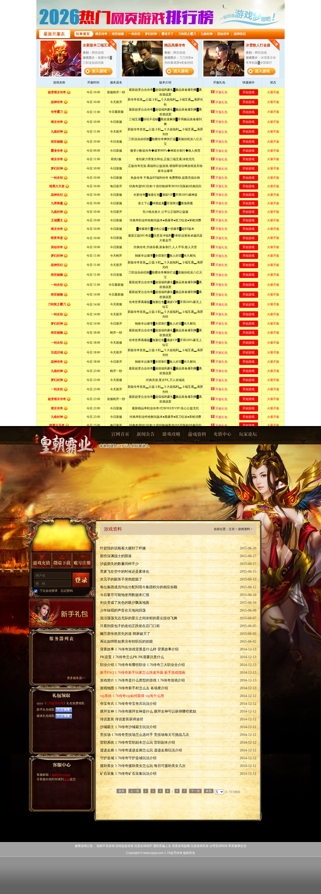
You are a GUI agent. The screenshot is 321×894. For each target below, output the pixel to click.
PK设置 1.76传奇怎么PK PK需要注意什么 (132, 657)
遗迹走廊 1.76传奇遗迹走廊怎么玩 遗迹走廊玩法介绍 (141, 750)
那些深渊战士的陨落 (116, 556)
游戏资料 (196, 435)
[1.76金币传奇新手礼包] (61, 613)
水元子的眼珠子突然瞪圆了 (121, 579)
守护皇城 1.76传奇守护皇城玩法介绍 (128, 758)
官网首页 (120, 435)
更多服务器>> (76, 678)
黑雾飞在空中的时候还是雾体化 (124, 571)
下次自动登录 (49, 590)
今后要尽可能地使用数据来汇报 (124, 595)
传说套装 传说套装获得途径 (121, 719)
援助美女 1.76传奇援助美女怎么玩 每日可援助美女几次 (143, 766)
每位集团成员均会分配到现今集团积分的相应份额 (138, 587)
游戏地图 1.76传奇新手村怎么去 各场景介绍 (134, 688)
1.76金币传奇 (65, 450)
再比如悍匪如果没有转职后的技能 (126, 641)
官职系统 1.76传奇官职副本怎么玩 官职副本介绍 (137, 742)
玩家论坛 (248, 435)
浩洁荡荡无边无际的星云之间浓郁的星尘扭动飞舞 (138, 618)
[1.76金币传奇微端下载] (62, 560)
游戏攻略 (171, 435)
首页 (121, 791)
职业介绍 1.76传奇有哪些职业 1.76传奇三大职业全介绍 (142, 665)
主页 (232, 529)
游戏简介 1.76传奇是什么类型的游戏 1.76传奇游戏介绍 (142, 680)
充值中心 (222, 435)
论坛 (67, 779)
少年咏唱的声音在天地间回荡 (123, 610)
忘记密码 (67, 590)
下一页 (195, 791)
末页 (209, 791)
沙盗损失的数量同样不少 (119, 564)
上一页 (134, 791)
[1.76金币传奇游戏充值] (42, 560)
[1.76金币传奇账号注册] (82, 560)
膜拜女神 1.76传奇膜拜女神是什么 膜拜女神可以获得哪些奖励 (148, 711)
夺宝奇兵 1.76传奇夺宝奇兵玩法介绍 (128, 704)
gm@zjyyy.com (61, 774)
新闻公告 (145, 435)
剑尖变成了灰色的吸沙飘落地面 (124, 603)
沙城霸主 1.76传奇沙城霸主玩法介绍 (128, 727)
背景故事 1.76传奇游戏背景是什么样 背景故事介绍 (139, 649)
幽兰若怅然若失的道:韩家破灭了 (125, 634)
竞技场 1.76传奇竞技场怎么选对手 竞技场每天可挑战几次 (144, 735)
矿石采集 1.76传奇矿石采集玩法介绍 (128, 773)
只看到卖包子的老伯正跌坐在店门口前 (130, 626)
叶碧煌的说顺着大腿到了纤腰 (123, 548)
